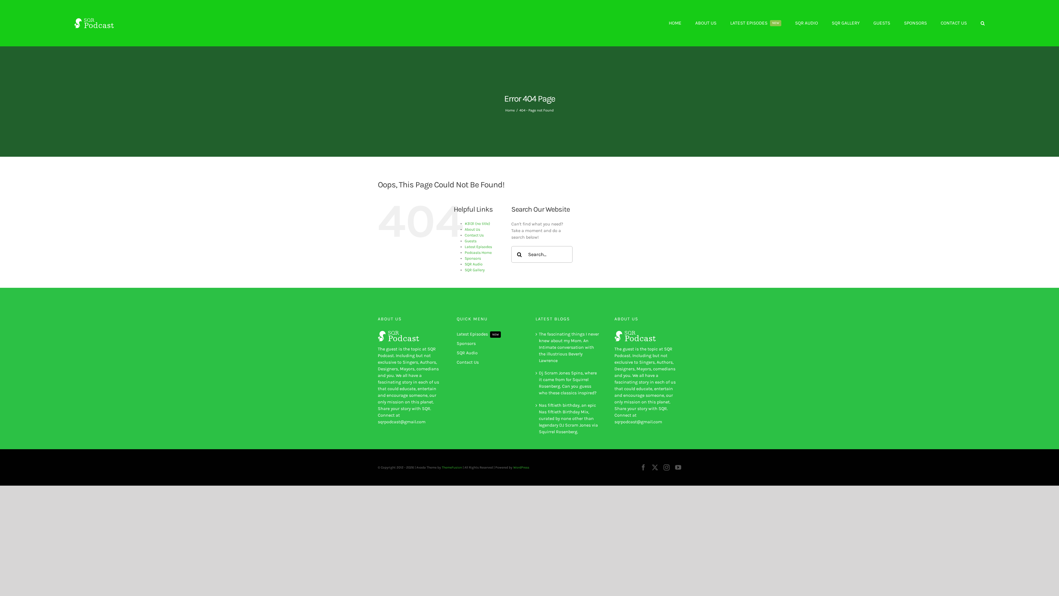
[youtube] (678, 467)
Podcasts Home (478, 252)
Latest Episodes (478, 246)
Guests (471, 241)
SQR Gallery (475, 270)
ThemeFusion (452, 467)
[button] (983, 23)
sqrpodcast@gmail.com (402, 421)
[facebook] (643, 467)
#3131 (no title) (477, 223)
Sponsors (473, 258)
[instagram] (667, 467)
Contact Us (474, 235)
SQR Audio (474, 264)
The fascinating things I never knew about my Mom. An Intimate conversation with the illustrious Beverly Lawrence (569, 347)
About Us (472, 229)
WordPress (521, 467)
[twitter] (655, 467)
